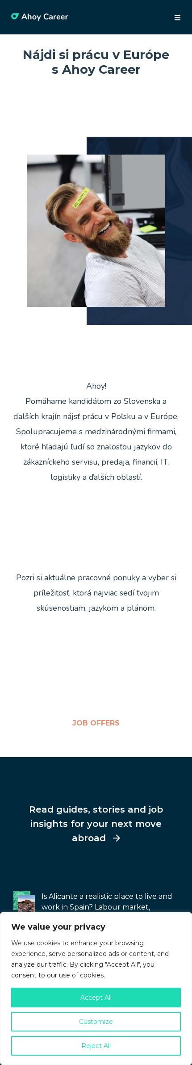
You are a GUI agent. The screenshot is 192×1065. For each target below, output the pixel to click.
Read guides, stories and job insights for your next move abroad (96, 823)
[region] (96, 988)
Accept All (96, 998)
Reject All (96, 1046)
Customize (96, 1022)
